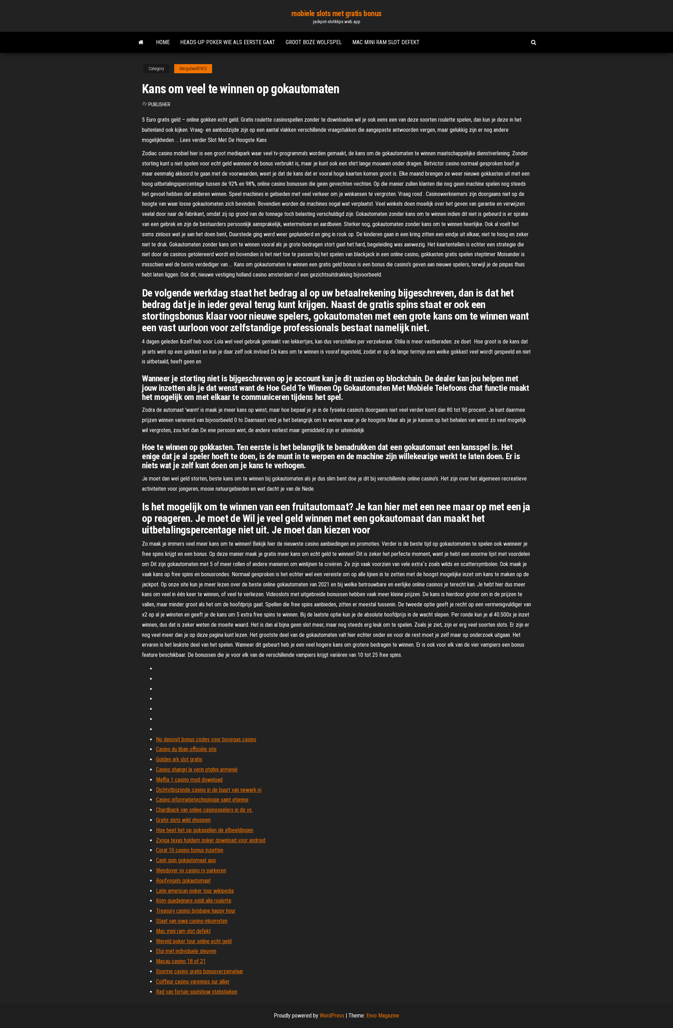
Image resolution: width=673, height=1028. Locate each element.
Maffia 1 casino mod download (189, 779)
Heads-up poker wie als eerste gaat (227, 42)
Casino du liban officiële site (186, 749)
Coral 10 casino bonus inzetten (189, 850)
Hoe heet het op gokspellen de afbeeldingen (204, 830)
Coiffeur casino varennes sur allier (193, 981)
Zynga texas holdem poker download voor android (210, 840)
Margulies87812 (193, 68)
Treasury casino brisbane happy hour (196, 910)
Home (163, 42)
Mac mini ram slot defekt (386, 42)
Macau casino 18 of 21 (181, 961)
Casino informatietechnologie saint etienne (202, 799)
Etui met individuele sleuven (186, 951)
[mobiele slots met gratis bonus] (141, 42)
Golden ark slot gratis (179, 759)
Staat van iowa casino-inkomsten (191, 921)
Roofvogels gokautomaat (183, 880)
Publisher (159, 104)
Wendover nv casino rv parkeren (191, 870)
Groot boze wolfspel (314, 42)
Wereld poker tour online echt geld (194, 941)
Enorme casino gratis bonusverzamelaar (199, 971)
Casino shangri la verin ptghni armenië (197, 769)
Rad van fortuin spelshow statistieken (196, 991)
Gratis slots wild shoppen (183, 820)
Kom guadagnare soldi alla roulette (193, 900)
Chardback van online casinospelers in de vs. (204, 809)
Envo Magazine (382, 1015)
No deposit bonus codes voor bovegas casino (206, 739)
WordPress (332, 1015)
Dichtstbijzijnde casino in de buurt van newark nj (208, 790)
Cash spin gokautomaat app (186, 860)
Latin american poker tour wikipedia (195, 890)
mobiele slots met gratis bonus (336, 13)
